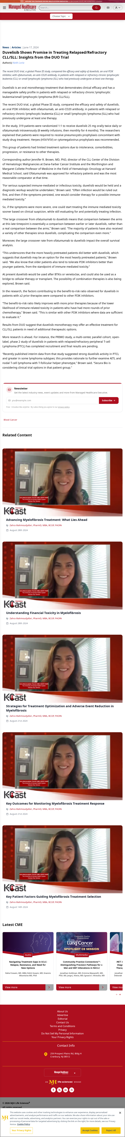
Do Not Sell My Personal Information (62, 1033)
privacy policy (64, 407)
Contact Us (62, 1022)
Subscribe (107, 400)
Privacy (62, 1029)
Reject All (111, 1130)
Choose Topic (59, 16)
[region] (62, 1122)
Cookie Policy (23, 1124)
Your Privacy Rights (63, 1037)
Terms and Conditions (62, 1026)
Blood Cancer (10, 419)
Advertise (62, 1015)
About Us (62, 1011)
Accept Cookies (90, 1130)
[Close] (120, 1112)
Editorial (62, 1018)
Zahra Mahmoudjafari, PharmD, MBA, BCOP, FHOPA (36, 525)
